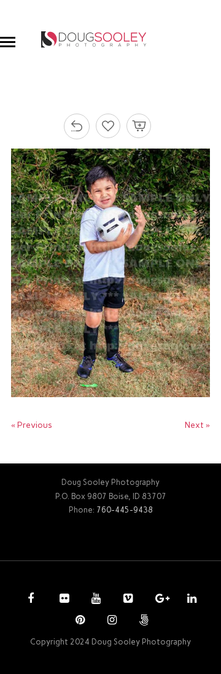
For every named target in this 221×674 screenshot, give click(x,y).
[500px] (142, 621)
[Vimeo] (126, 599)
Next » (197, 425)
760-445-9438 (124, 509)
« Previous (31, 425)
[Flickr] (62, 599)
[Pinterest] (78, 621)
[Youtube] (94, 599)
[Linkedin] (190, 599)
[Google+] (158, 599)
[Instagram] (110, 621)
